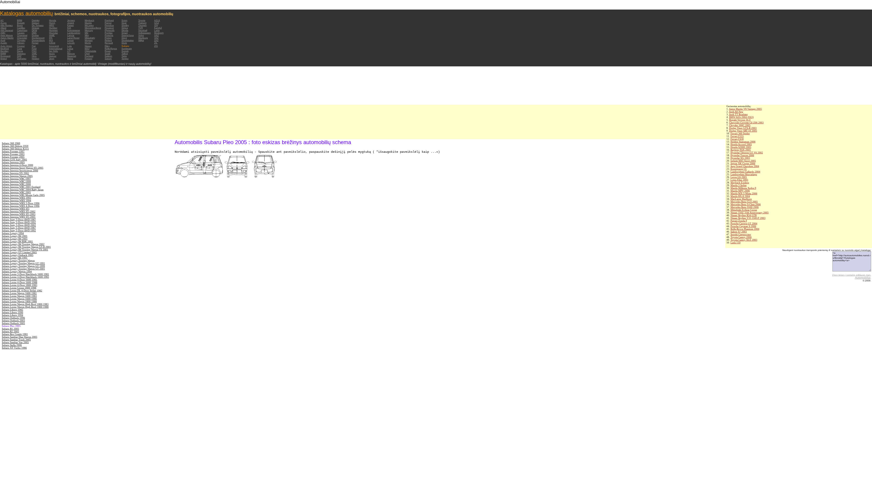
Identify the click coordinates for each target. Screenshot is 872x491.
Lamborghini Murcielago (744, 174)
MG (86, 33)
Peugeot (109, 28)
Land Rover (73, 38)
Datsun (35, 23)
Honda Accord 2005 (741, 144)
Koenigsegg (73, 30)
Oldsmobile (90, 51)
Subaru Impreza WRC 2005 (16, 192)
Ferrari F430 (737, 139)
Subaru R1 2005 (10, 328)
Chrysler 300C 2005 (740, 125)
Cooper (21, 46)
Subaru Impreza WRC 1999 (16, 181)
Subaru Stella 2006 (12, 345)
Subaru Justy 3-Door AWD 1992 (19, 222)
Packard (89, 56)
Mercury (89, 30)
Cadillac (21, 28)
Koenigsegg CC (739, 169)
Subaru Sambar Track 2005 (16, 339)
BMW (3, 53)
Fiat (34, 46)
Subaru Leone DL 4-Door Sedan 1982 (22, 290)
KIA (69, 28)
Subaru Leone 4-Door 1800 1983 (19, 285)
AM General (6, 30)
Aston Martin (7, 38)
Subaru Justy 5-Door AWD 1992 (19, 230)
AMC (2, 33)
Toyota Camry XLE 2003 (744, 239)
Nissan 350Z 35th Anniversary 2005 (750, 212)
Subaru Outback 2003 (13, 320)
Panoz (108, 23)
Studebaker (127, 40)
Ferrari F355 (737, 136)
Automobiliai (862, 277)
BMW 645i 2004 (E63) (741, 117)
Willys (141, 40)
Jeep (51, 58)
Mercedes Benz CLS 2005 (744, 201)
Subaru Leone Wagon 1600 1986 (19, 298)
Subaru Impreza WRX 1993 (16, 197)
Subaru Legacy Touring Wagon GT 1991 (23, 263)
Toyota (141, 20)
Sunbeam (126, 48)
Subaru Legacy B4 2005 (14, 238)
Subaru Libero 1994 (12, 315)
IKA (51, 40)
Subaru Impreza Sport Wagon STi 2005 (22, 167)
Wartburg (143, 38)
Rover (108, 51)
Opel (87, 53)
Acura (3, 23)
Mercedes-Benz (93, 28)
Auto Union (6, 46)
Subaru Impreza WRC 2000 (16, 184)
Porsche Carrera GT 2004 (744, 223)
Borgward (5, 56)
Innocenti (54, 46)
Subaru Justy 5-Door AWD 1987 (19, 227)
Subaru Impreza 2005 (13, 162)
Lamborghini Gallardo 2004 (745, 171)
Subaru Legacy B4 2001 (14, 236)
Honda (52, 20)
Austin (3, 43)
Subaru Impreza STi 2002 (15, 173)
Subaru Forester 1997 (13, 151)
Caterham (22, 30)
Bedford (4, 48)
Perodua (109, 25)
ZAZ (156, 40)
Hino (34, 56)
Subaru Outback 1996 (13, 317)
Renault (109, 43)
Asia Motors (6, 35)
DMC (34, 33)
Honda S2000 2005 (741, 147)
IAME (52, 35)
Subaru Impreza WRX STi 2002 (18, 211)
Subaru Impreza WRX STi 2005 (18, 216)
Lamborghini (73, 33)
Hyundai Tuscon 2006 (742, 155)
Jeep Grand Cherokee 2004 (745, 166)
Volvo (141, 35)
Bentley (4, 51)
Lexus (70, 40)
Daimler (36, 20)
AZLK (157, 20)
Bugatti (21, 23)
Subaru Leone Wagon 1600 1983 (19, 296)
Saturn (108, 58)
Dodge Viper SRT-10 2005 (743, 130)
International (55, 48)
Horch (52, 23)
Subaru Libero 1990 (12, 312)
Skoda (124, 30)
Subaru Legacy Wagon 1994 (17, 271)
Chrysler (21, 40)
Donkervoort (38, 38)
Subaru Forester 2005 (13, 156)
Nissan (88, 46)
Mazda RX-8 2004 (740, 196)
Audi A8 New (736, 111)
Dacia (20, 51)
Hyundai (53, 33)
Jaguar (52, 56)
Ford (34, 48)
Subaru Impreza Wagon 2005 (17, 176)
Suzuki (125, 51)
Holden (35, 58)
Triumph (142, 25)
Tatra (124, 56)
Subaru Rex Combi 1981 (15, 334)
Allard (3, 28)
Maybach (89, 20)
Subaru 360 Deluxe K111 (15, 148)
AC (2, 20)
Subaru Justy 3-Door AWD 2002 (19, 225)
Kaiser (70, 25)
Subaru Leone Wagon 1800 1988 (19, 301)
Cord (19, 48)
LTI (68, 51)
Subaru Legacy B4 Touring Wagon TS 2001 (25, 249)
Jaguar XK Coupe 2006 (743, 163)
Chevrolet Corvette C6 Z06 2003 (746, 122)
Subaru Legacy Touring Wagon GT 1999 (23, 266)
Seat (123, 23)
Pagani (88, 58)
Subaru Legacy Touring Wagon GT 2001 (23, 268)
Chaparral (22, 35)
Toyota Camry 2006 (741, 237)
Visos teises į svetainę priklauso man (851, 275)
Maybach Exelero (740, 182)
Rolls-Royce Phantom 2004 (745, 229)
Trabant (142, 23)
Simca (124, 28)
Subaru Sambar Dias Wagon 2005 (19, 337)
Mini (87, 35)
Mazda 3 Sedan (739, 185)
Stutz (124, 43)
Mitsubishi (90, 38)
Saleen (108, 56)
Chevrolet (22, 38)
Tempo (125, 58)
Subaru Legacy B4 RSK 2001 (17, 241)
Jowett (70, 23)
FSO (34, 51)
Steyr (124, 38)
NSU (87, 48)
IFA (50, 38)
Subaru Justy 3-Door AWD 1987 (19, 219)
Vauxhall (142, 30)
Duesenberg (38, 40)
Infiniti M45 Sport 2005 (743, 160)
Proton (108, 38)
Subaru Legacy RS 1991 (14, 257)
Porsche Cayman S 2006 (743, 226)
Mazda (88, 23)
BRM (19, 20)
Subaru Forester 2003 (13, 154)
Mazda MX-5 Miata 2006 (744, 193)
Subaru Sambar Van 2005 (15, 342)
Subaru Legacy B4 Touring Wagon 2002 (23, 244)
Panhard (109, 20)
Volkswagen (144, 33)
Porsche (109, 35)
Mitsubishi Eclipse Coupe (744, 209)
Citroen (21, 43)
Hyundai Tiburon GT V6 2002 (747, 152)
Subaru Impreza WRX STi (15, 208)
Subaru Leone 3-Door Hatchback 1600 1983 (25, 277)
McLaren (89, 25)
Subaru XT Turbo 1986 (14, 347)
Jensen (71, 20)
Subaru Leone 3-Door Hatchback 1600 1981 (25, 274)
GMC (34, 53)
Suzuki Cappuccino (741, 234)
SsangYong (127, 35)
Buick (20, 25)
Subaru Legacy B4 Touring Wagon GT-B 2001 (26, 247)
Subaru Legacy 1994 (13, 233)
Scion (124, 20)
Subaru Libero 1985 (12, 309)
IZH (156, 25)
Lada (157, 30)
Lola (69, 46)
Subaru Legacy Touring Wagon (18, 260)
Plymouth (109, 30)
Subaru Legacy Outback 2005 (17, 255)
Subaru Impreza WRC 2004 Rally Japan (23, 189)
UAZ (156, 35)
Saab (107, 53)
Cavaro (21, 33)
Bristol (3, 58)
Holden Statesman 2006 (743, 141)
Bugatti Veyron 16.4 (740, 119)
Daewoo (21, 53)
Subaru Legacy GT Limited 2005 (19, 252)
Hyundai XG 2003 (740, 158)
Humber (53, 28)
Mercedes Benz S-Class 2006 (746, 204)
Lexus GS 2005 (739, 177)
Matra (70, 58)
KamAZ (158, 28)
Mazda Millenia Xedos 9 (743, 188)
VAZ (156, 38)
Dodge (35, 35)
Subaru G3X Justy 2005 (14, 159)
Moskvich (159, 33)
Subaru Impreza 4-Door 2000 (17, 165)
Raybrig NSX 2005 (741, 149)
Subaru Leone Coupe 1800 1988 (19, 287)
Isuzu (52, 53)
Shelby (125, 25)
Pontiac (109, 33)
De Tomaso (38, 25)
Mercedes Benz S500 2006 (745, 207)
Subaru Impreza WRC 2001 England (21, 186)
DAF (19, 56)
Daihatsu (21, 58)
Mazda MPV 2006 (740, 190)
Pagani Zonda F (739, 220)
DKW (34, 30)
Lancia (70, 35)
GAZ (156, 23)
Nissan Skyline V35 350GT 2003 (748, 218)
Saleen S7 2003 (739, 231)
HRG (51, 25)
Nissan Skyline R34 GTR (744, 215)
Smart (124, 33)
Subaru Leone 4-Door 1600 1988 (19, 282)
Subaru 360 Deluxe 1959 (15, 146)
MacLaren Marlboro (741, 199)
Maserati (71, 56)
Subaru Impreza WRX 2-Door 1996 (21, 203)
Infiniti (52, 43)
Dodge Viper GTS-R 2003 (743, 128)
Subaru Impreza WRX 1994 (16, 200)
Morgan (89, 40)
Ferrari (35, 43)
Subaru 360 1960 (11, 143)
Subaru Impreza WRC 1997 (16, 178)
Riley (107, 46)
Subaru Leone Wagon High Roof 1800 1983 (25, 304)
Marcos (71, 53)
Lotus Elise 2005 (739, 179)
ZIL (156, 43)
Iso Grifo (53, 51)
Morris (88, 43)
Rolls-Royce (111, 48)
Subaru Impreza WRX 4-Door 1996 (21, 206)
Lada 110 (736, 242)
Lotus (70, 48)
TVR (140, 28)
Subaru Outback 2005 (13, 323)
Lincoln (71, 43)
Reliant (108, 40)
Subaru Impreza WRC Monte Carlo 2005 (23, 195)
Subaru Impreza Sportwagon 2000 (20, 170)
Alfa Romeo (6, 25)
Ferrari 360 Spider (740, 133)
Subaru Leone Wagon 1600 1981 (19, 293)
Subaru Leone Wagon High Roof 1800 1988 (25, 307)
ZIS (156, 46)
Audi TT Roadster (738, 114)
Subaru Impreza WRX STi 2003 (18, 214)
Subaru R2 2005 (10, 331)
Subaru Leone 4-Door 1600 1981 (19, 279)
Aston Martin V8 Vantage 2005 (745, 109)
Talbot (124, 53)
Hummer (53, 30)
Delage (35, 28)
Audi (2, 40)
